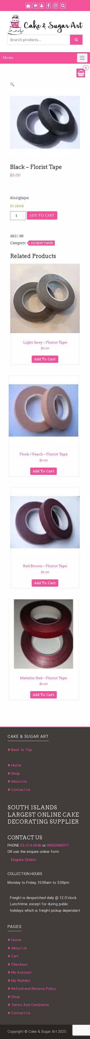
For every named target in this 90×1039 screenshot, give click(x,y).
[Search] (63, 5)
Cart (14, 956)
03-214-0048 (30, 845)
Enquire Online (23, 859)
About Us (19, 781)
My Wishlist (20, 980)
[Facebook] (48, 5)
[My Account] (41, 5)
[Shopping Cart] (80, 73)
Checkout (19, 964)
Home (16, 765)
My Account (21, 972)
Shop (15, 773)
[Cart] (35, 5)
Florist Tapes (42, 243)
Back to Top (21, 750)
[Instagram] (55, 5)
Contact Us (20, 789)
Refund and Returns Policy (33, 988)
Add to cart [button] (45, 359)
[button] (12, 84)
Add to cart (42, 215)
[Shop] (28, 5)
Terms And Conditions (30, 1005)
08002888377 (58, 845)
